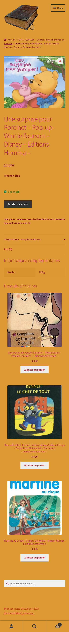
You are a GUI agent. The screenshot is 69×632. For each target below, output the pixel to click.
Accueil (11, 39)
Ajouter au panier (18, 204)
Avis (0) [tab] (8, 249)
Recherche (34, 626)
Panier (53, 623)
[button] (60, 61)
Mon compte (11, 626)
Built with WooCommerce (18, 613)
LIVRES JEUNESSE (25, 39)
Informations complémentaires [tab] (22, 239)
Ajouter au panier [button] (34, 369)
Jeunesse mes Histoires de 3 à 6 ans (35, 219)
